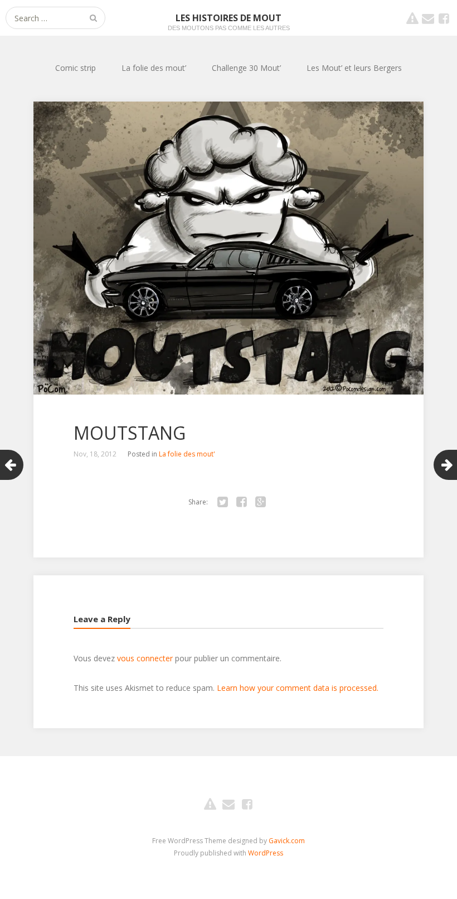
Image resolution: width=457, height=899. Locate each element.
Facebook (443, 18)
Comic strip (75, 68)
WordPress (265, 853)
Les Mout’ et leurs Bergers (354, 68)
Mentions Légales (412, 18)
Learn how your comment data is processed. (297, 687)
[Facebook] (241, 502)
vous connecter (145, 658)
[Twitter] (222, 502)
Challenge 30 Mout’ (246, 68)
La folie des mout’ (153, 68)
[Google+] (260, 502)
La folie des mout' (187, 454)
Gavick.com (287, 840)
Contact (428, 18)
